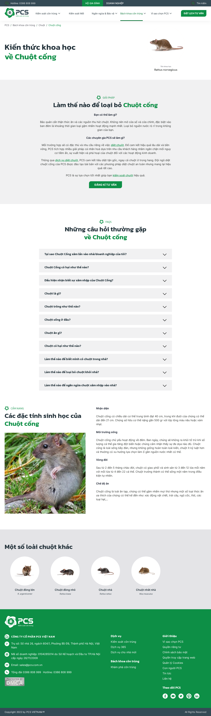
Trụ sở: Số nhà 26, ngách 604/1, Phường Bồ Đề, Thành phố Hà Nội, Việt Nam (55, 645)
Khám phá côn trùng (123, 667)
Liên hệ (167, 678)
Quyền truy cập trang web (179, 657)
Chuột (42, 25)
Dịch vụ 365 (118, 647)
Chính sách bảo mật (175, 652)
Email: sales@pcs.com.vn (26, 665)
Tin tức (167, 673)
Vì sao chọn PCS (160, 13)
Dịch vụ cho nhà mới (123, 652)
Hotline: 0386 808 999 (23, 3)
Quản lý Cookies (173, 662)
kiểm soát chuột (123, 175)
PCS (7, 25)
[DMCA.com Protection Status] (15, 681)
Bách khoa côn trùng (131, 13)
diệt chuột (117, 145)
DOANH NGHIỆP (115, 3)
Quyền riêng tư (172, 647)
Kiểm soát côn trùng (46, 13)
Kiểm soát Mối (76, 13)
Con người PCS (172, 668)
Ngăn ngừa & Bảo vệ (103, 13)
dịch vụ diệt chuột (66, 160)
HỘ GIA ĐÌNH (92, 3)
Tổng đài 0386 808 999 (26, 672)
